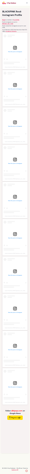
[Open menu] (27, 3)
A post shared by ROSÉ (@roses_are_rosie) (15, 67)
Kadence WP (15, 470)
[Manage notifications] (26, 471)
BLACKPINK (16, 20)
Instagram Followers (11, 31)
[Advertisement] (15, 436)
